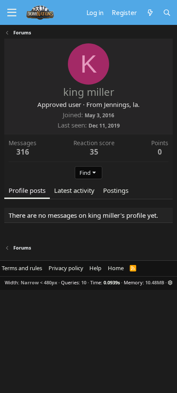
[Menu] (12, 13)
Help (95, 268)
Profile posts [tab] (27, 190)
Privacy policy (66, 268)
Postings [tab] (115, 190)
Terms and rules (22, 268)
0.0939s (112, 282)
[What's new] (149, 12)
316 (22, 152)
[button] (170, 282)
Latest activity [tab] (74, 190)
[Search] (167, 12)
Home (116, 268)
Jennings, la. (122, 104)
